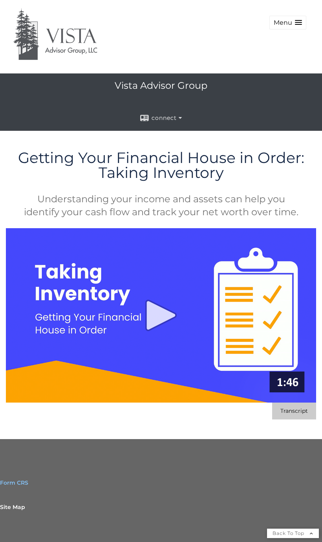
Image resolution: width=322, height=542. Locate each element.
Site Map (12, 507)
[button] (287, 22)
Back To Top (289, 533)
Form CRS (14, 482)
